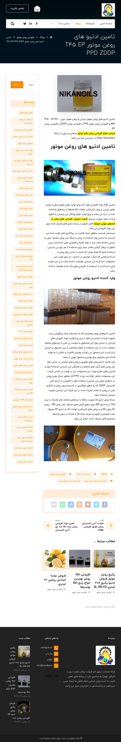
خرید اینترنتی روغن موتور (22, 171)
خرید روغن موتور (25, 188)
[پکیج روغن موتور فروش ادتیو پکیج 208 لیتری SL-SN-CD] (24, 652)
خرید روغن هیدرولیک (23, 195)
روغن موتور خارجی (25, 229)
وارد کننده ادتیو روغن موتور (69, 481)
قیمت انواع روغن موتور (23, 338)
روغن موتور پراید (25, 242)
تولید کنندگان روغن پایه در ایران (23, 162)
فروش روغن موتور (25, 301)
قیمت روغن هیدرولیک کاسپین (23, 391)
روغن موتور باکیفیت (24, 222)
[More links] (51, 23)
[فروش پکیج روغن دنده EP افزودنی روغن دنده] (24, 707)
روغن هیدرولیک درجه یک (23, 258)
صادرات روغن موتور (24, 277)
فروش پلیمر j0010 (25, 331)
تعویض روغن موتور (24, 143)
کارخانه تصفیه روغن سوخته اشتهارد (24, 439)
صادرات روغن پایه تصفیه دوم (22, 285)
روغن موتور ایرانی (25, 215)
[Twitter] (25, 24)
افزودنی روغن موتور (57, 474)
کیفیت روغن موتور (25, 461)
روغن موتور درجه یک (24, 236)
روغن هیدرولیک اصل (24, 249)
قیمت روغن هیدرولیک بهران (23, 381)
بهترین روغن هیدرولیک (23, 130)
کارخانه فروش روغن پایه (23, 455)
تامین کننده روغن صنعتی (22, 136)
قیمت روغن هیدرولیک (23, 372)
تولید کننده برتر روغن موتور (23, 152)
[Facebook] (37, 24)
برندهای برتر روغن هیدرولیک (25, 121)
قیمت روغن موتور (25, 345)
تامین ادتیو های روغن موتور (95, 481)
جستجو (17, 84)
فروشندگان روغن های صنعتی (24, 323)
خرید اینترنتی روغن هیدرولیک (24, 179)
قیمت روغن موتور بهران (23, 359)
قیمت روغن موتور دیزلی (23, 365)
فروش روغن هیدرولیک (23, 307)
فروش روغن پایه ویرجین (22, 314)
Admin (104, 474)
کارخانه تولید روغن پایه (23, 448)
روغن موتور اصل (26, 208)
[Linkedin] (31, 24)
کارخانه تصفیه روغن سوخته (24, 429)
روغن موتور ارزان (25, 202)
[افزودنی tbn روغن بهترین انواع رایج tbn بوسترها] (24, 681)
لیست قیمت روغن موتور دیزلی (22, 408)
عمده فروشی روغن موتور (22, 294)
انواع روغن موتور (25, 112)
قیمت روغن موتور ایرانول (22, 352)
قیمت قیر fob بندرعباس (22, 400)
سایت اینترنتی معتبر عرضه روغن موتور (24, 268)
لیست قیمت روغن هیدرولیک (25, 419)
